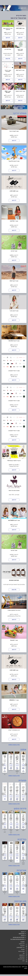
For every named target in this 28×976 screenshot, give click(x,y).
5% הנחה (8, 59)
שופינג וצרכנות (21, 951)
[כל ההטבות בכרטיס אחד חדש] (14, 107)
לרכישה (20, 38)
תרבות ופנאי (22, 957)
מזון (23, 953)
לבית (23, 961)
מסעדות (22, 949)
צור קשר (22, 931)
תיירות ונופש (21, 955)
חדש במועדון (21, 944)
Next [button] (25, 764)
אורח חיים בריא (21, 959)
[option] (5, 762)
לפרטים (5, 824)
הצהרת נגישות (21, 933)
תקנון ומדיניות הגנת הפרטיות (18, 937)
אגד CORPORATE (20, 947)
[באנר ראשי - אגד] (14, 8)
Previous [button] (3, 764)
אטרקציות (22, 945)
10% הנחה (23, 765)
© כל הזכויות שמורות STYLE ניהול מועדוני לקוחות (15, 967)
